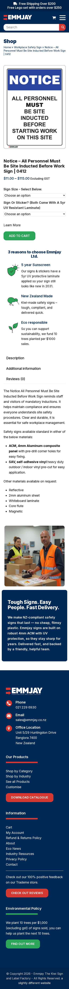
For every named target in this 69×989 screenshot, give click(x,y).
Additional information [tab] (23, 369)
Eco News (13, 848)
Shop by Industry (18, 776)
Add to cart (19, 236)
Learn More (12, 225)
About (10, 843)
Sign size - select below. (23, 189)
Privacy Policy (16, 859)
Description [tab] (15, 358)
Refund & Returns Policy (23, 838)
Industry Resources (20, 854)
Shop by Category (19, 771)
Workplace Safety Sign (28, 47)
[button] (54, 17)
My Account (15, 833)
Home (7, 47)
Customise (13, 787)
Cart (9, 827)
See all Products (18, 781)
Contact (12, 864)
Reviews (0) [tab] (15, 379)
